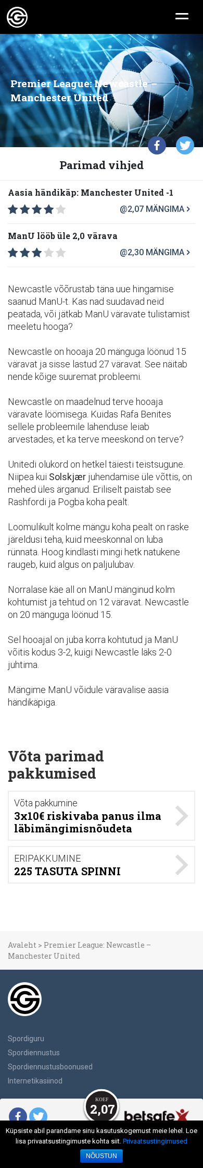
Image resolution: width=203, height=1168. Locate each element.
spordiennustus (34, 1052)
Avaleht (22, 945)
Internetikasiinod (35, 1081)
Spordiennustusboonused (50, 1067)
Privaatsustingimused (155, 1141)
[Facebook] (157, 145)
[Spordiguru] (17, 17)
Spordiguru (26, 1038)
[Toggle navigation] (182, 15)
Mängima (165, 209)
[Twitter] (185, 145)
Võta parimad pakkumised (56, 764)
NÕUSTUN (101, 1156)
